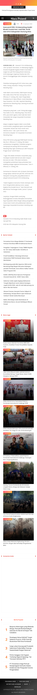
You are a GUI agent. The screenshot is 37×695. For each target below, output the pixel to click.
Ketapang (7, 406)
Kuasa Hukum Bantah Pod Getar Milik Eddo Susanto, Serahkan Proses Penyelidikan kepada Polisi (17, 345)
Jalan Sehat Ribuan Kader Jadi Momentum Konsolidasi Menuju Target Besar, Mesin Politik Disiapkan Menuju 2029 (17, 374)
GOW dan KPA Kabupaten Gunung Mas (14, 224)
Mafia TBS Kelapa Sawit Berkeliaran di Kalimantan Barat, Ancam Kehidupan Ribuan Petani (18, 302)
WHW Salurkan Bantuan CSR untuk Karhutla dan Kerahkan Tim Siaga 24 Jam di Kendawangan (18, 429)
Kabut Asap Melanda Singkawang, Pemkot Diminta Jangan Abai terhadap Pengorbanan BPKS (17, 543)
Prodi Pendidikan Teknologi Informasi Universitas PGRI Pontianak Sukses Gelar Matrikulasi (17, 258)
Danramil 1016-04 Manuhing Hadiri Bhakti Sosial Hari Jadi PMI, (17, 220)
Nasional (7, 349)
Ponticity (7, 320)
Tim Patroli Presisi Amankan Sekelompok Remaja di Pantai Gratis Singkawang (18, 515)
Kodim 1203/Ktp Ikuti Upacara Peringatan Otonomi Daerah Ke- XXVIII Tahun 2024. (17, 276)
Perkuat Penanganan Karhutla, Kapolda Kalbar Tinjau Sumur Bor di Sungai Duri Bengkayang (18, 12)
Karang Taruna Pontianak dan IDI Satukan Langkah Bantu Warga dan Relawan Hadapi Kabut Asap (16, 487)
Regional (7, 24)
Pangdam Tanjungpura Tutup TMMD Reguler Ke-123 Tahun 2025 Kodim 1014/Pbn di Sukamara (18, 250)
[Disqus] (18, 585)
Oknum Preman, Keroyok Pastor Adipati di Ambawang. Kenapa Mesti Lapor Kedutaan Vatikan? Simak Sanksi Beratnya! (17, 294)
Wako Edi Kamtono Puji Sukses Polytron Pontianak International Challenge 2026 (15, 402)
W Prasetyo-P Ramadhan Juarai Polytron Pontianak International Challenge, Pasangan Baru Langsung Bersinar (17, 458)
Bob (17, 24)
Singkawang (7, 492)
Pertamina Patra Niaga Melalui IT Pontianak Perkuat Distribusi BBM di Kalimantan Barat (18, 242)
